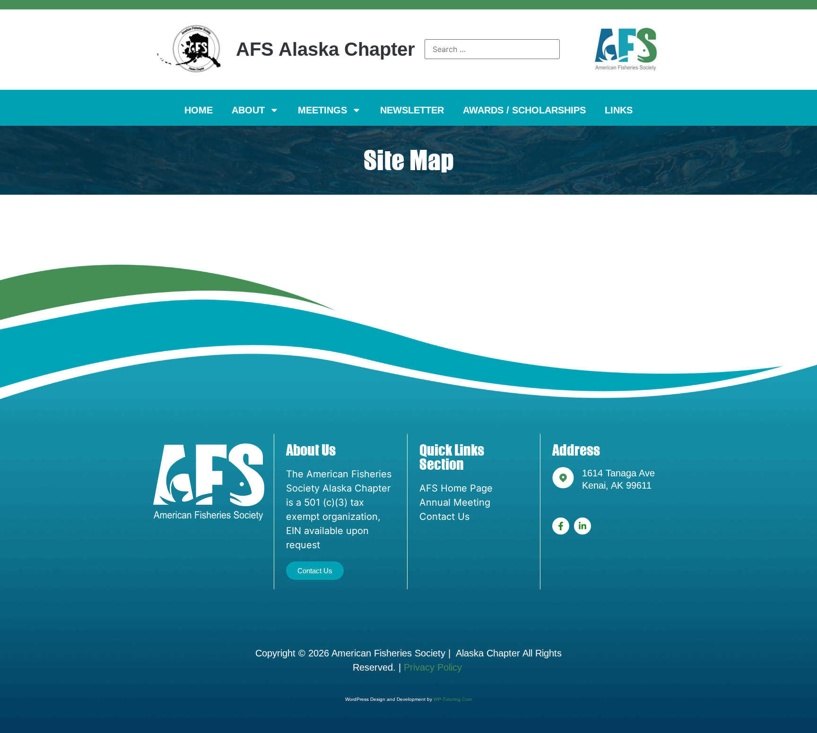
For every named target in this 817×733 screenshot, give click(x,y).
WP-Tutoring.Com (453, 699)
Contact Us (444, 516)
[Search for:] (492, 49)
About (248, 110)
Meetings (322, 110)
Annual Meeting (454, 502)
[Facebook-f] (560, 526)
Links (619, 110)
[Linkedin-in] (582, 526)
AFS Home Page (456, 488)
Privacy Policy (434, 667)
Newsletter (412, 110)
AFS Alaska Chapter (325, 49)
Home (198, 110)
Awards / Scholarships (524, 110)
